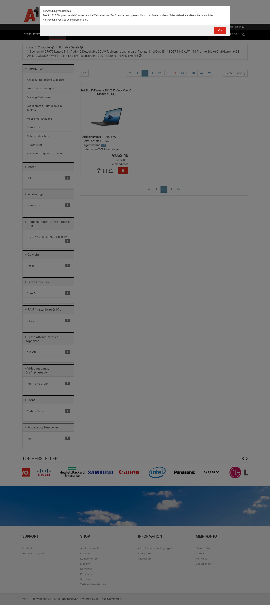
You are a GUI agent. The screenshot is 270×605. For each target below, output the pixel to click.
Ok (220, 30)
